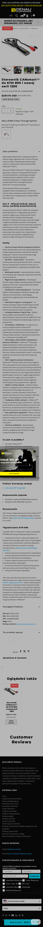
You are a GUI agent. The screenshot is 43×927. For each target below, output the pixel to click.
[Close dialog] (34, 451)
